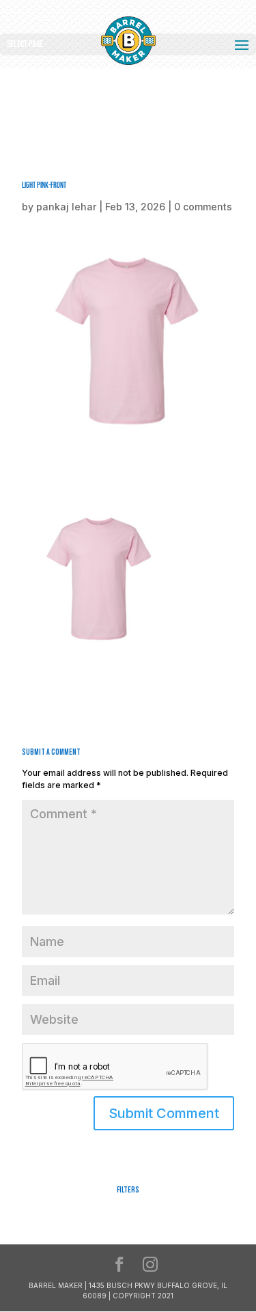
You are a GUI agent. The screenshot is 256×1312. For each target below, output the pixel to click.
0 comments (203, 206)
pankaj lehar (66, 206)
